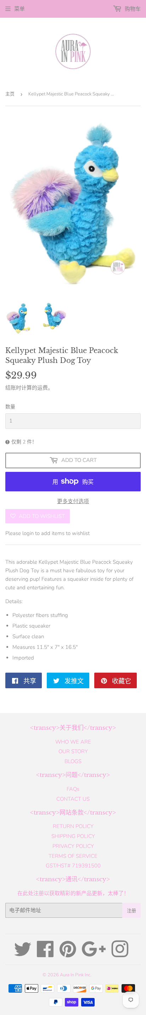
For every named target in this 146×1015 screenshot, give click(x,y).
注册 (131, 911)
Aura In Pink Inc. (75, 975)
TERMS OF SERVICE (73, 856)
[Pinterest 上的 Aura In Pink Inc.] (68, 954)
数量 (10, 406)
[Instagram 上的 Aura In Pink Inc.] (120, 954)
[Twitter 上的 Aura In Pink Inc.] (23, 954)
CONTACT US (73, 798)
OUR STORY (73, 751)
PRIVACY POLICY (73, 846)
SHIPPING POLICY (73, 836)
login (28, 533)
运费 (42, 387)
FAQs (73, 789)
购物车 (132, 8)
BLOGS (73, 761)
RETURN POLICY (73, 826)
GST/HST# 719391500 (73, 865)
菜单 (19, 8)
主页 (10, 94)
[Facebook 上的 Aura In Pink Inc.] (45, 954)
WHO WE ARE (73, 741)
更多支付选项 (73, 501)
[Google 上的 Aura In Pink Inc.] (94, 954)
